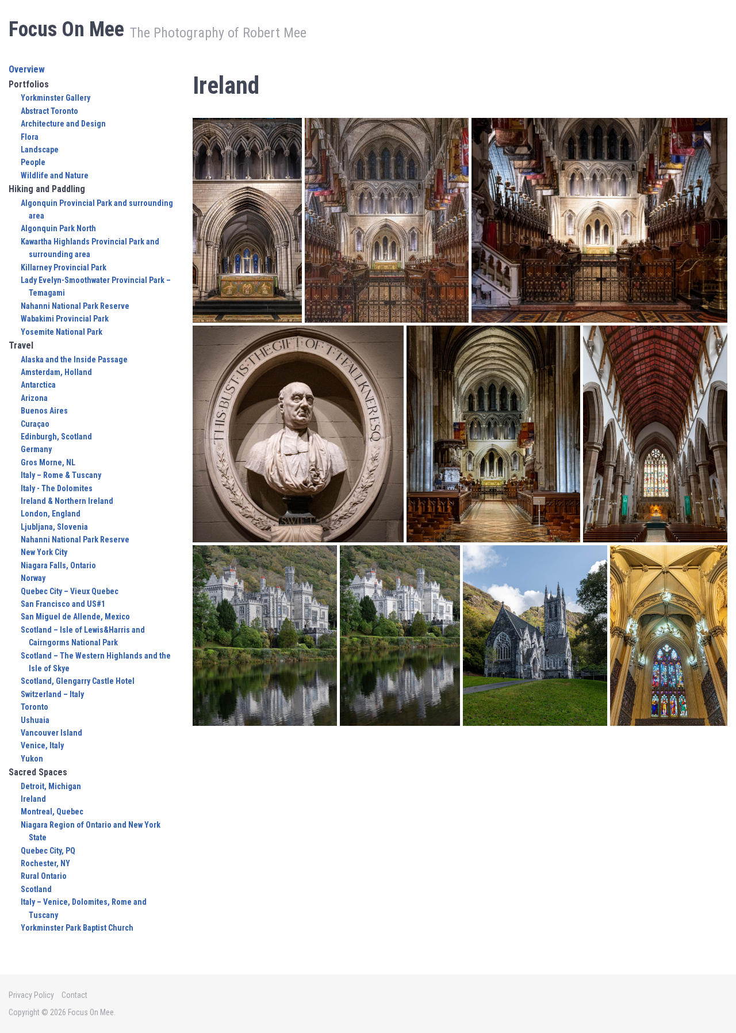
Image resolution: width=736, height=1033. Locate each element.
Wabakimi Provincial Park (65, 318)
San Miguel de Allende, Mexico (75, 616)
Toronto (34, 706)
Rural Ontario (44, 876)
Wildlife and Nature (55, 175)
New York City (44, 552)
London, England (50, 513)
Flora (30, 136)
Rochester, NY (45, 863)
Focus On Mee (66, 29)
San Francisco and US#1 (63, 604)
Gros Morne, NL (48, 462)
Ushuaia (35, 720)
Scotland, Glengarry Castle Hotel (78, 681)
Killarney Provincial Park (63, 267)
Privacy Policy (31, 995)
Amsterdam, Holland (56, 372)
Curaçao (35, 423)
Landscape (40, 149)
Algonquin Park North (58, 228)
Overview (27, 69)
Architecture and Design (63, 123)
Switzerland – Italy (52, 694)
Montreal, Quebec (52, 811)
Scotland (36, 889)
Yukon (32, 758)
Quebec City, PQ (48, 850)
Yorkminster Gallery (55, 97)
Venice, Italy (42, 745)
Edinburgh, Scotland (56, 436)
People (33, 162)
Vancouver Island (51, 732)
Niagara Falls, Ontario (58, 565)
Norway (33, 578)
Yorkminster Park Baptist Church (77, 927)
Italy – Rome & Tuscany (61, 475)
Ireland (33, 799)
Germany (36, 449)
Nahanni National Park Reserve (75, 306)
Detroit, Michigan (51, 786)
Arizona (34, 398)
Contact (74, 995)
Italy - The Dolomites (57, 488)
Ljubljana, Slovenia (54, 526)
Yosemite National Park (61, 331)
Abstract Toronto (49, 111)
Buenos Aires (44, 410)
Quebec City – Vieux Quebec (69, 591)
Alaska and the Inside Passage (74, 359)
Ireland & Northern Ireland (67, 501)
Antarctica (38, 384)
